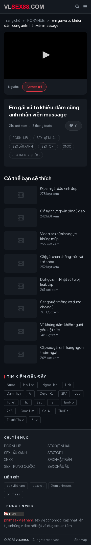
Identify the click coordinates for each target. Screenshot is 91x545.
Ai (30, 393)
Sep (39, 402)
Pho (35, 419)
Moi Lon (29, 385)
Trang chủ (12, 20)
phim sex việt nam (18, 520)
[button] (45, 54)
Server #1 (34, 87)
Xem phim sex (61, 486)
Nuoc (11, 385)
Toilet (11, 402)
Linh (68, 385)
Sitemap (80, 540)
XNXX (67, 146)
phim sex (13, 494)
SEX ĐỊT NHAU (47, 138)
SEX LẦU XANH (22, 146)
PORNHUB (36, 20)
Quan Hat (27, 411)
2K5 (10, 411)
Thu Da (63, 411)
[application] (45, 55)
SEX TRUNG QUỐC (26, 155)
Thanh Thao (15, 419)
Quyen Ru (46, 393)
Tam (53, 402)
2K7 (64, 393)
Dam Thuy (14, 393)
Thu (26, 402)
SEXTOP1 (48, 146)
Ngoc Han (49, 385)
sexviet (38, 486)
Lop (78, 393)
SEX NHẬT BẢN (60, 459)
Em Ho (69, 402)
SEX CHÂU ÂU (58, 466)
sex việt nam (16, 486)
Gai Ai (46, 411)
